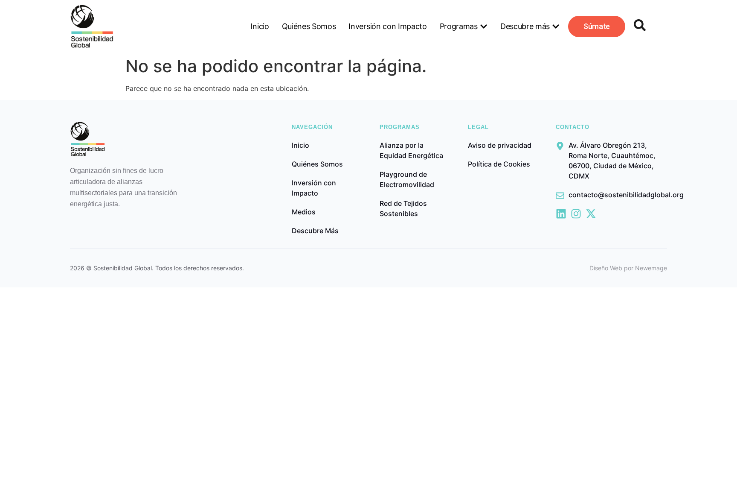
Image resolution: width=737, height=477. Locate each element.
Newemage (651, 268)
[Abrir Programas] (483, 26)
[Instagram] (576, 213)
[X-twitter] (591, 213)
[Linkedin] (561, 213)
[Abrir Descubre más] (556, 26)
